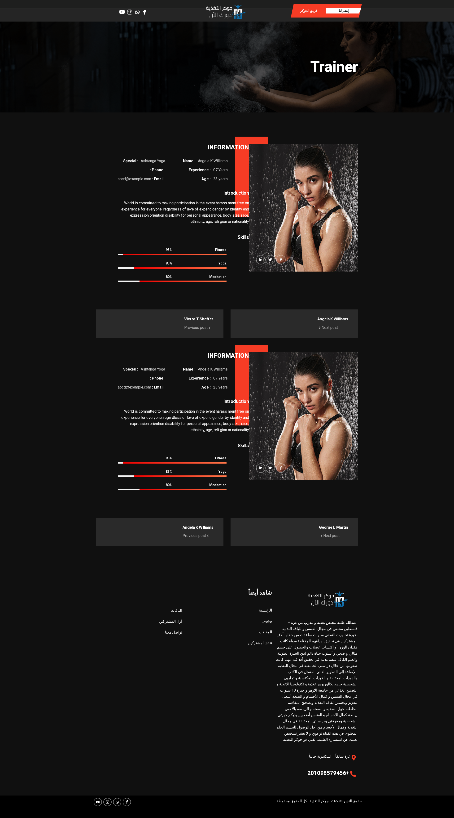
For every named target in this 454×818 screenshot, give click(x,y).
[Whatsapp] (138, 10)
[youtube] (123, 10)
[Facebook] (145, 10)
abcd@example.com (134, 179)
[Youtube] (98, 802)
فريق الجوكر (308, 11)
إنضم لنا (344, 11)
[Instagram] (130, 10)
